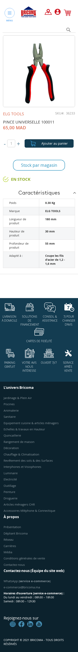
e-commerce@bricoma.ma (22, 587)
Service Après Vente (68, 366)
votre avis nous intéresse (29, 366)
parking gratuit (9, 364)
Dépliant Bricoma (16, 533)
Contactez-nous (14, 565)
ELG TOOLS (13, 114)
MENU (9, 20)
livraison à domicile (9, 318)
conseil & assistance (50, 318)
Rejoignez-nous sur (21, 618)
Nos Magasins (48, 13)
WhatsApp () (27, 581)
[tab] (39, 193)
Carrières (10, 546)
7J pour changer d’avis (68, 320)
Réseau (8, 539)
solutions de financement (29, 320)
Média (8, 552)
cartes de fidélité (39, 341)
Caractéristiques (39, 193)
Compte (58, 13)
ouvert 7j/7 (49, 363)
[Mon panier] (67, 13)
